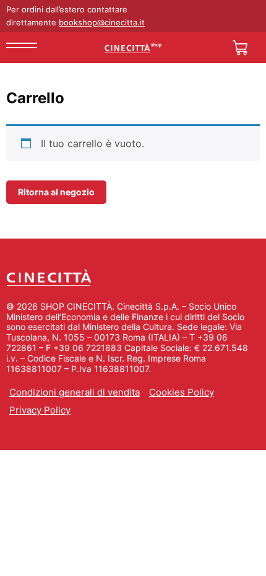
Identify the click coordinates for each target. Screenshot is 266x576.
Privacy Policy (40, 410)
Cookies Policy (181, 392)
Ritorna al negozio (56, 192)
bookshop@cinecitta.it (102, 22)
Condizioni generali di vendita (74, 392)
